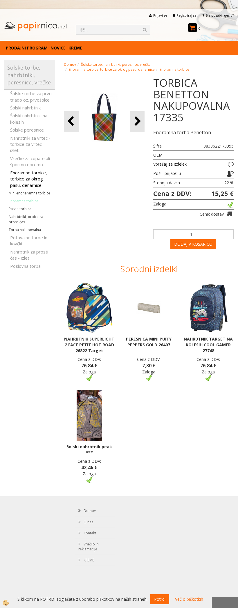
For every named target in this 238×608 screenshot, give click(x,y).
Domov (70, 64)
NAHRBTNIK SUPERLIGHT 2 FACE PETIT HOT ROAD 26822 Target (89, 344)
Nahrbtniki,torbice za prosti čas (26, 219)
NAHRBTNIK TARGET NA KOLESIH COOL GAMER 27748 (208, 344)
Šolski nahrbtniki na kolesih (28, 119)
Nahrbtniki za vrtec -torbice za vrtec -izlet (30, 144)
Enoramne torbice (23, 200)
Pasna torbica (20, 208)
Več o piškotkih (189, 599)
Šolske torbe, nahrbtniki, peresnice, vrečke (116, 64)
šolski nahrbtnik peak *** (89, 449)
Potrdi (159, 599)
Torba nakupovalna (25, 229)
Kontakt (90, 533)
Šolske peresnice (27, 130)
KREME (75, 48)
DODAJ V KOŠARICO (193, 244)
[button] (137, 121)
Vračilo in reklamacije (88, 547)
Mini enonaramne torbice (29, 193)
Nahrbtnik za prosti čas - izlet (29, 255)
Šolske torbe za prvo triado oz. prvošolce (31, 96)
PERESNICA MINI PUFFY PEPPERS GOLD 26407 (149, 342)
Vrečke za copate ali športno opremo (30, 161)
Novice (58, 48)
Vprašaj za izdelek (170, 164)
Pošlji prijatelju (167, 173)
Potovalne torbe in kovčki (28, 241)
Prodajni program (27, 48)
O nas (88, 522)
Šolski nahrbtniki (26, 108)
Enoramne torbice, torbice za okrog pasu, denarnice (28, 179)
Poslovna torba (25, 266)
